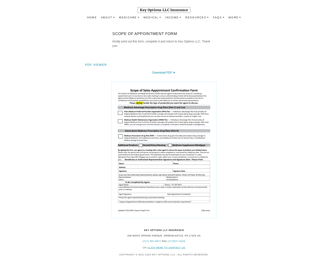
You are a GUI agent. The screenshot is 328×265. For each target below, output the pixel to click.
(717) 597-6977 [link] (152, 241)
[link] (164, 10)
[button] (108, 17)
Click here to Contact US (166, 247)
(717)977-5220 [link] (176, 241)
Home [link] (92, 17)
